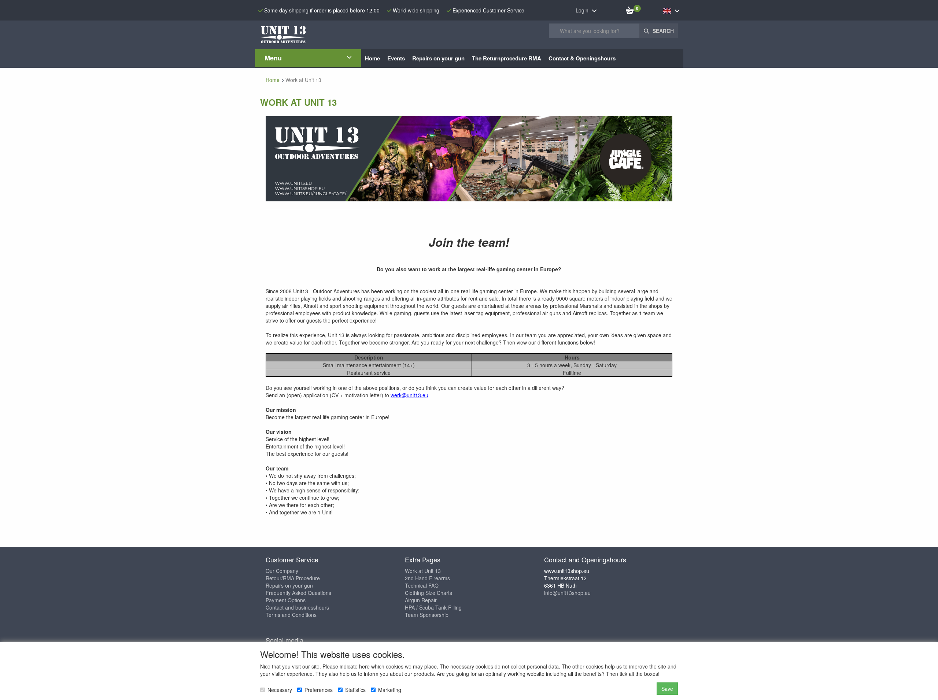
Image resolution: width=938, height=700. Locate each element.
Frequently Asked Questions (298, 592)
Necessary (279, 689)
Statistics (355, 689)
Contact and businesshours (297, 607)
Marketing (389, 689)
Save (667, 688)
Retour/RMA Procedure (293, 578)
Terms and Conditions (291, 614)
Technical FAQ (422, 585)
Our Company (282, 570)
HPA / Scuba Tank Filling (433, 607)
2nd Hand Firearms (427, 578)
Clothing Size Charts (428, 592)
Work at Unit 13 (423, 570)
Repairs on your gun (289, 585)
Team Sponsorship (426, 614)
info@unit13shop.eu (567, 592)
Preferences (318, 689)
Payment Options (286, 600)
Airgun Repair (421, 600)
